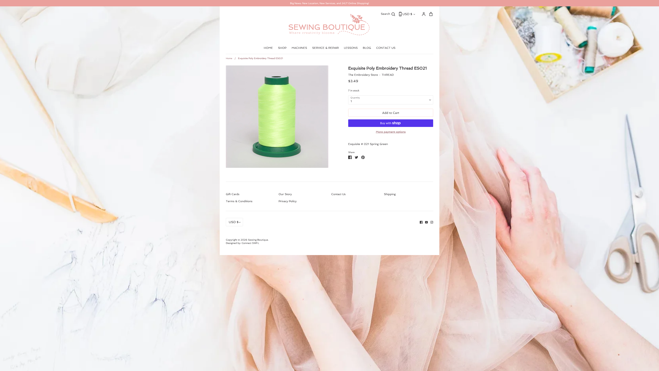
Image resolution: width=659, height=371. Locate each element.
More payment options (391, 131)
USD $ (407, 14)
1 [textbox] (351, 101)
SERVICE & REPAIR (325, 47)
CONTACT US (385, 47)
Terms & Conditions (239, 201)
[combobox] (390, 99)
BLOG (367, 47)
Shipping (390, 194)
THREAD (388, 74)
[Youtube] (425, 222)
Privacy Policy (288, 201)
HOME (268, 47)
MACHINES (299, 47)
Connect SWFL (250, 243)
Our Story (285, 194)
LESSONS (351, 47)
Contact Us (338, 194)
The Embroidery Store (363, 74)
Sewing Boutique (258, 239)
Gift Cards (232, 194)
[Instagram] (430, 222)
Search (388, 13)
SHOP (282, 47)
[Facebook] (420, 222)
